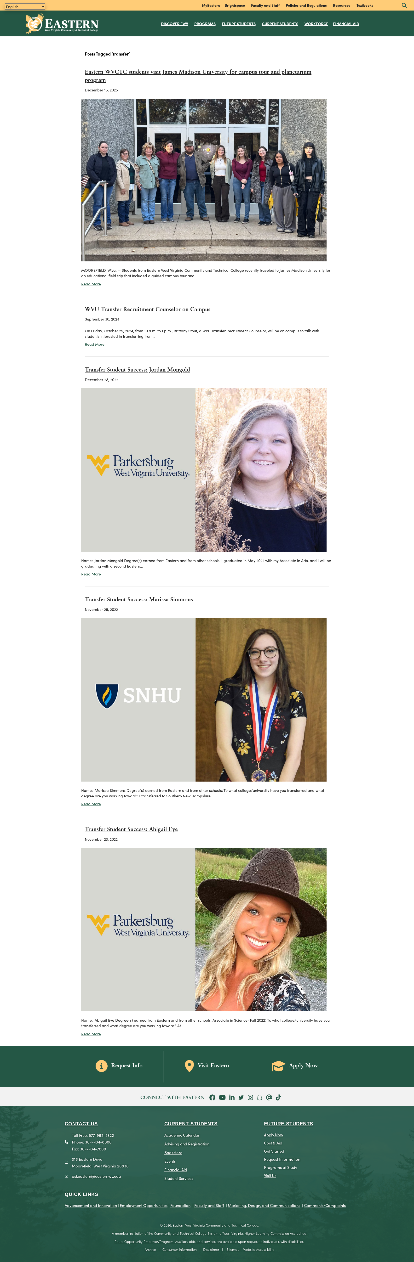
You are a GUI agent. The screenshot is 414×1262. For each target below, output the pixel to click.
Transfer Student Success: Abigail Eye (131, 830)
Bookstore (173, 1152)
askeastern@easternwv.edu (96, 1176)
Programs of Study (280, 1167)
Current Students (280, 23)
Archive (150, 1249)
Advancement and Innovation (91, 1205)
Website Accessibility (258, 1249)
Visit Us (270, 1175)
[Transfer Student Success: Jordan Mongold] (204, 469)
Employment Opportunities (143, 1205)
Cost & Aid (273, 1142)
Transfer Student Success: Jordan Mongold (137, 370)
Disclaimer (211, 1249)
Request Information (282, 1159)
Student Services (178, 1178)
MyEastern (211, 5)
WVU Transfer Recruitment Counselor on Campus (147, 310)
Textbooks (364, 5)
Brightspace (235, 5)
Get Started (274, 1151)
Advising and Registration (186, 1143)
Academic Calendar (182, 1135)
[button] (404, 5)
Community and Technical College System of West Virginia (198, 1233)
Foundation (180, 1205)
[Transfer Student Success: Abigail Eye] (204, 928)
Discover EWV (174, 23)
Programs (205, 23)
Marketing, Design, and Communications (264, 1205)
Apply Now (273, 1134)
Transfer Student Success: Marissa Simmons (139, 600)
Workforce (316, 23)
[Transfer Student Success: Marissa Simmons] (204, 699)
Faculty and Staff (265, 5)
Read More (91, 283)
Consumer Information (179, 1249)
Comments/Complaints (325, 1205)
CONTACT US (81, 1123)
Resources (341, 5)
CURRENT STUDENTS (191, 1123)
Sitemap (233, 1249)
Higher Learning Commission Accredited (275, 1233)
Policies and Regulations (306, 5)
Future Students (239, 23)
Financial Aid (346, 23)
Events (170, 1161)
